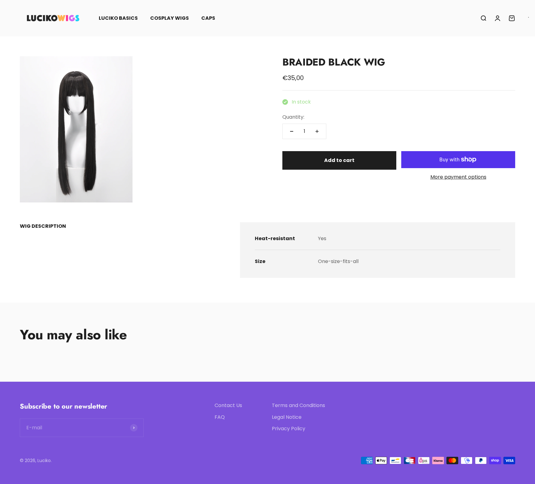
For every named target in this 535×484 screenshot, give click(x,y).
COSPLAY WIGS (169, 18)
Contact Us (228, 405)
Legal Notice (287, 417)
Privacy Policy (288, 428)
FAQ (220, 417)
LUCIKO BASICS (118, 18)
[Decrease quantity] (292, 131)
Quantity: (293, 117)
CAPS (208, 18)
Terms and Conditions (298, 405)
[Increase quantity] (317, 131)
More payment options (458, 176)
